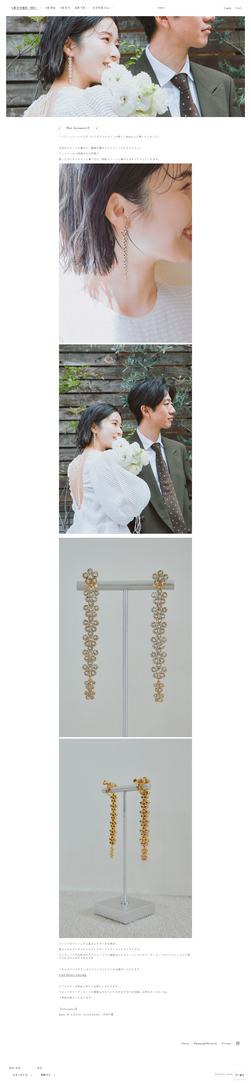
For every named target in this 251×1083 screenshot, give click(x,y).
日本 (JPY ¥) (20, 1075)
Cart (238, 8)
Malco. (223, 1074)
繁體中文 (46, 1075)
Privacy (226, 1043)
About (185, 1043)
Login (227, 7)
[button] (26, 8)
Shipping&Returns (205, 1043)
